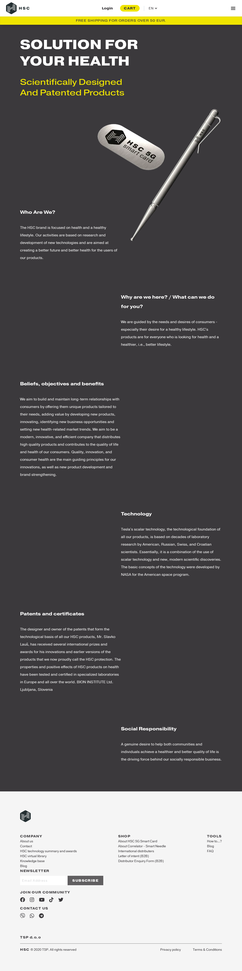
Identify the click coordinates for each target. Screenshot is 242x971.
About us (26, 841)
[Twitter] (60, 899)
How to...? (214, 841)
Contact (26, 846)
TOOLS (214, 836)
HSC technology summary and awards (48, 851)
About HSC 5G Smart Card (137, 841)
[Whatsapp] (32, 915)
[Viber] (22, 915)
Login (107, 8)
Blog (23, 866)
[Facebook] (22, 899)
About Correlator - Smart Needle (142, 846)
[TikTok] (51, 899)
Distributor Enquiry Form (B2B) (141, 861)
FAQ (210, 851)
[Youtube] (42, 899)
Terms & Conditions (207, 949)
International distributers (136, 851)
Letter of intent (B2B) (133, 856)
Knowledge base (32, 861)
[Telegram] (41, 915)
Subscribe (85, 880)
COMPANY (31, 836)
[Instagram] (32, 899)
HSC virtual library (33, 856)
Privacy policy (170, 949)
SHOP (124, 836)
